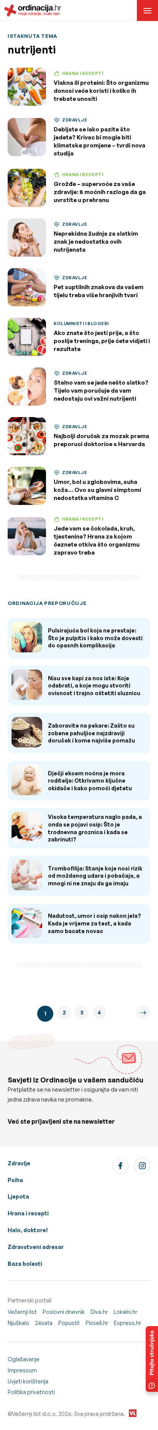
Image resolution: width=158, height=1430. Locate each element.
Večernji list (22, 1312)
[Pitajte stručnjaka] (152, 1359)
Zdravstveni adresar (36, 1247)
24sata (44, 1323)
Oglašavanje (24, 1359)
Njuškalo (18, 1323)
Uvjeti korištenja (28, 1381)
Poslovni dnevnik (64, 1312)
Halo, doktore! (28, 1230)
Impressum (22, 1370)
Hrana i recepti (28, 1213)
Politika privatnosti (31, 1392)
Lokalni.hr (125, 1312)
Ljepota (18, 1196)
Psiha (15, 1180)
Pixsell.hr (97, 1323)
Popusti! (69, 1323)
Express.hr (127, 1323)
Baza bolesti (25, 1263)
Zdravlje (19, 1163)
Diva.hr (99, 1312)
